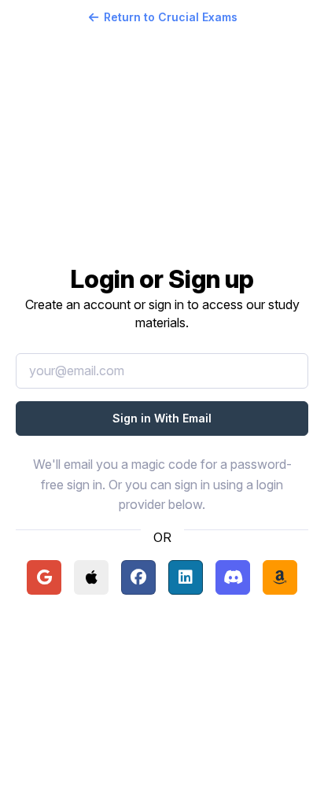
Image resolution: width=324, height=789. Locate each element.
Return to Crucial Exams (170, 17)
